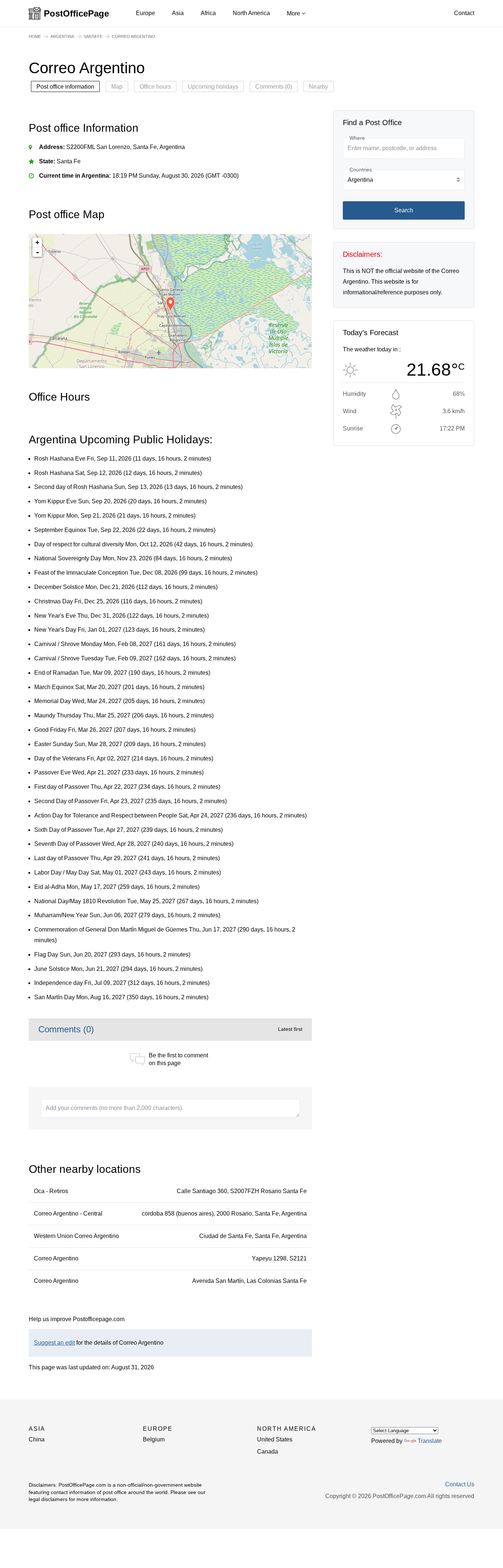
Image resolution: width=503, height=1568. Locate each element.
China (37, 1439)
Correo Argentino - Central (68, 1213)
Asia (178, 13)
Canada (267, 1451)
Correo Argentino (56, 1258)
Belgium (154, 1439)
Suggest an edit (54, 1343)
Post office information (65, 87)
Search (403, 210)
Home (35, 36)
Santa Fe (93, 36)
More (294, 13)
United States (274, 1439)
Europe (145, 13)
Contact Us (459, 1484)
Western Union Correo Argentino (76, 1236)
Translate (430, 1441)
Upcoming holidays (213, 87)
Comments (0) (273, 87)
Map (117, 87)
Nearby (318, 87)
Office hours (155, 87)
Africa (208, 13)
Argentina (62, 36)
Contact (464, 13)
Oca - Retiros (51, 1191)
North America (251, 13)
